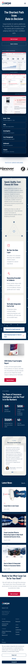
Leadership (18, 629)
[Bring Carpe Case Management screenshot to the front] (14, 83)
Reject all (14, 655)
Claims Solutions (6, 621)
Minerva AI (4, 635)
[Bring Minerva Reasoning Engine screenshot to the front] (14, 61)
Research (18, 621)
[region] (14, 169)
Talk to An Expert (14, 39)
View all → (23, 483)
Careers (17, 632)
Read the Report (10, 380)
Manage (14, 658)
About (17, 627)
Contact (18, 634)
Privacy (4, 642)
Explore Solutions (14, 44)
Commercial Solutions (5, 624)
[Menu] (25, 3)
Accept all (14, 662)
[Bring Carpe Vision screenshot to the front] (14, 105)
